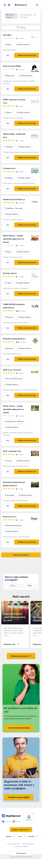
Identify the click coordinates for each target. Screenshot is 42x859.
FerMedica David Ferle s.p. (14, 199)
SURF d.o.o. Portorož (12, 370)
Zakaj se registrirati (20, 830)
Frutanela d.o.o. (9, 168)
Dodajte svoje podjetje (18, 797)
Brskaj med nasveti (20, 656)
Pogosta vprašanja (21, 846)
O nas (20, 836)
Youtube (18, 821)
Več (7, 55)
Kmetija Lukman (10, 273)
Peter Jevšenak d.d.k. (12, 451)
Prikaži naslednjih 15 (21, 555)
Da (14, 586)
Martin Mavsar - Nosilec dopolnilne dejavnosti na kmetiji (13, 238)
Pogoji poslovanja (13, 844)
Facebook (8, 821)
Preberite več (9, 644)
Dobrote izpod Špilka (12, 66)
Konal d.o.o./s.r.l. (10, 516)
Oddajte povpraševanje (26, 55)
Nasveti (8, 836)
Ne (30, 586)
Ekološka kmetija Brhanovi (14, 339)
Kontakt (31, 836)
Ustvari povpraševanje (18, 727)
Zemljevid (22, 853)
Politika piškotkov (28, 844)
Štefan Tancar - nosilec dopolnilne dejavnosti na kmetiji (13, 409)
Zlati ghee (7, 35)
